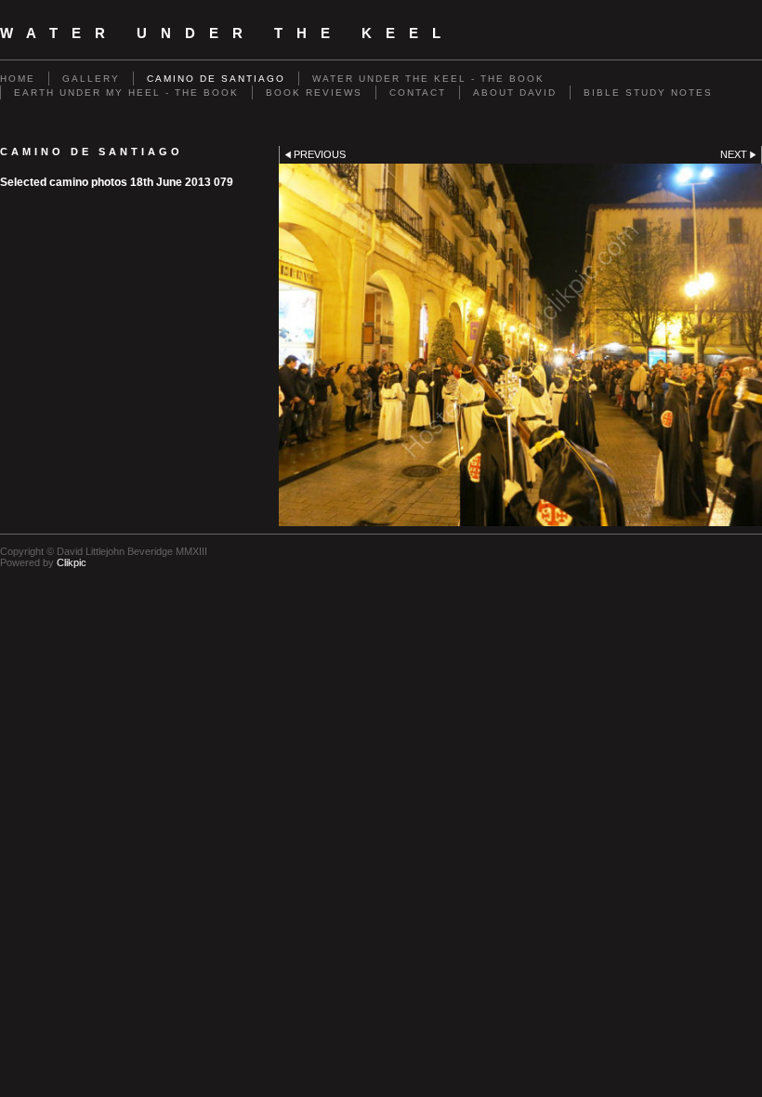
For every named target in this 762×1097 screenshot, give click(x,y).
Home (17, 78)
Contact (417, 92)
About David (515, 92)
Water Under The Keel (227, 33)
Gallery (91, 78)
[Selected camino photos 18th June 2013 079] (520, 345)
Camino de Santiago (216, 78)
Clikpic (71, 562)
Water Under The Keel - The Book (428, 78)
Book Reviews (314, 92)
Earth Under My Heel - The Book (126, 92)
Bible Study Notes (648, 92)
